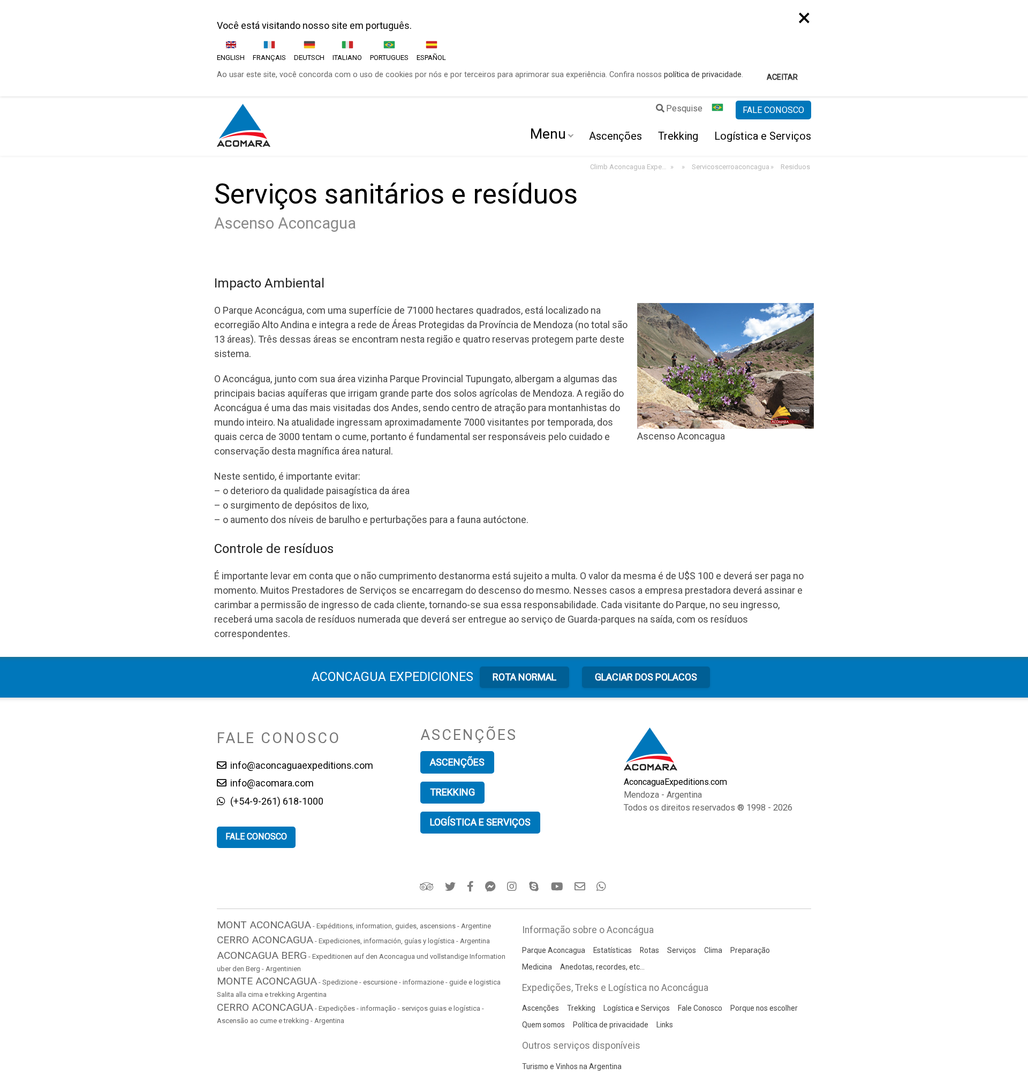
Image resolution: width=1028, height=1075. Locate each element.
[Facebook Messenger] (491, 886)
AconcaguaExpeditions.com (675, 782)
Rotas (649, 950)
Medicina (537, 967)
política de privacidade (703, 74)
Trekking (678, 136)
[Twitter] (451, 886)
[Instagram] (513, 886)
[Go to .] (682, 167)
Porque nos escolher (764, 1008)
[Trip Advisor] (427, 886)
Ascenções (615, 136)
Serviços (681, 950)
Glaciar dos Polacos (646, 677)
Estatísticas (612, 950)
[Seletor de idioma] (719, 110)
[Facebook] (471, 886)
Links (664, 1024)
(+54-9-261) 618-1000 (275, 801)
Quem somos (543, 1024)
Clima (713, 950)
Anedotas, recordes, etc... (602, 967)
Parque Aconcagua (553, 950)
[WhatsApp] (603, 886)
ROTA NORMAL (524, 677)
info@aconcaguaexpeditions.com (300, 765)
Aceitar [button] (782, 77)
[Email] (581, 886)
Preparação (750, 950)
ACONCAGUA (392, 676)
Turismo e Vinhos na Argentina (572, 1066)
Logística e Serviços (762, 136)
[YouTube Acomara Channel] (558, 886)
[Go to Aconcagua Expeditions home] (243, 126)
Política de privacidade (610, 1024)
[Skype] (535, 886)
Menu (548, 134)
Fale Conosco (700, 1008)
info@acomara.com (271, 783)
